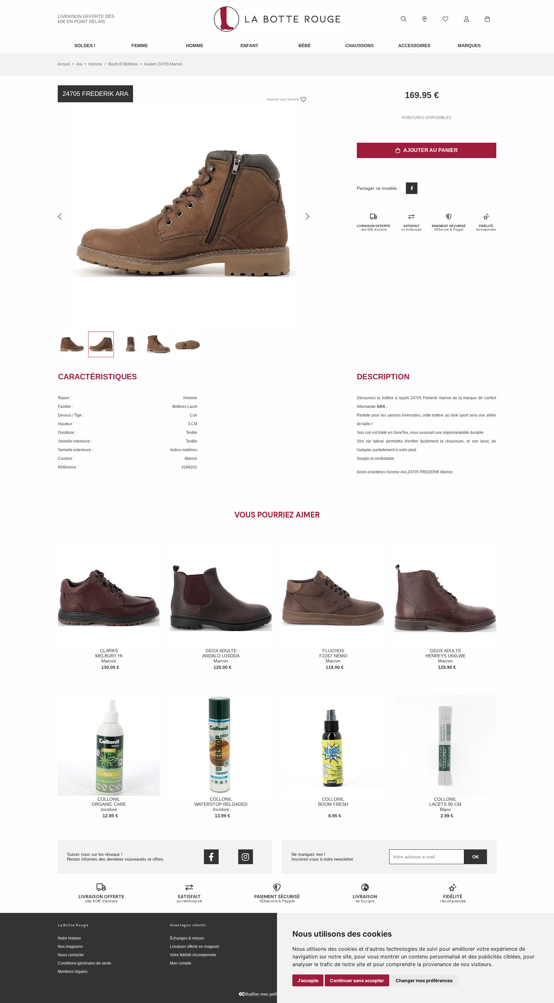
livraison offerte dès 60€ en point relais (86, 19)
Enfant (249, 45)
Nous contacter (71, 955)
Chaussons (359, 45)
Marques (469, 45)
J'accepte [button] (308, 980)
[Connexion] (466, 19)
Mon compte (180, 963)
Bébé (304, 45)
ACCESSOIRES (414, 45)
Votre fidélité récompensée (193, 955)
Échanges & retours (187, 938)
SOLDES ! (85, 45)
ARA (381, 406)
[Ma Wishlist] (445, 19)
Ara (79, 64)
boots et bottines (123, 64)
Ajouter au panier (430, 150)
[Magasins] (424, 19)
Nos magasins (70, 946)
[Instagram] (245, 856)
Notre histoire (69, 938)
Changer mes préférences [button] (424, 980)
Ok (475, 856)
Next (305, 216)
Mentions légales (73, 971)
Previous (61, 216)
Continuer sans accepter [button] (357, 980)
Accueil (63, 64)
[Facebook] (211, 856)
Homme (194, 45)
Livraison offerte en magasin (194, 946)
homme (95, 64)
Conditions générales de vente (84, 963)
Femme (139, 45)
